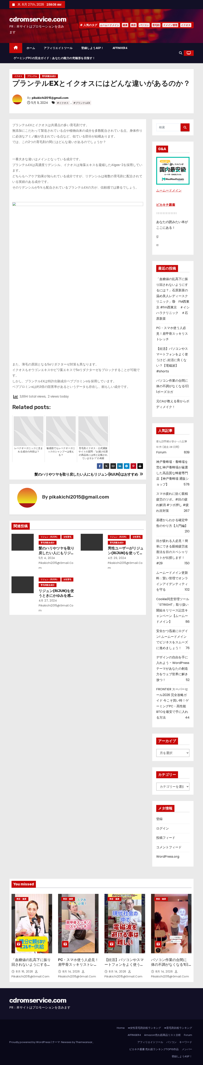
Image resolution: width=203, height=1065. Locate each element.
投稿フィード (165, 837)
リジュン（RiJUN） (49, 536)
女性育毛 (67, 536)
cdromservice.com (37, 19)
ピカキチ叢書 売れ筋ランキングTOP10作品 (154, 1049)
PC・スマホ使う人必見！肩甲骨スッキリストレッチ (172, 333)
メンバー (187, 1049)
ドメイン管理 (170, 25)
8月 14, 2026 (71, 971)
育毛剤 (156, 25)
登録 (159, 819)
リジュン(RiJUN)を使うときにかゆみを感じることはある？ (56, 596)
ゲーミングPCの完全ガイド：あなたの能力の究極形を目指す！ (54, 58)
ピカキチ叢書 (165, 204)
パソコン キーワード (179, 1042)
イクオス (186, 25)
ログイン (162, 828)
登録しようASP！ (92, 48)
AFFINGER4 (121, 48)
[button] (180, 53)
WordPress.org (167, 856)
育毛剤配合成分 (49, 76)
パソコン (144, 25)
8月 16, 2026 (25, 971)
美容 (133, 25)
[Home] (15, 48)
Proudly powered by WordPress (30, 1042)
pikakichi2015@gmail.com (50, 98)
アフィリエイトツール (58, 48)
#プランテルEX (81, 103)
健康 (125, 25)
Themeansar (84, 1042)
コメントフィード (169, 847)
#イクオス (63, 103)
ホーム (31, 48)
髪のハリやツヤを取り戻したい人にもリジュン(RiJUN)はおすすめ (56, 553)
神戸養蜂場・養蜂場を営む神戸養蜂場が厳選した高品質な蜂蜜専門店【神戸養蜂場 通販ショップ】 (172, 473)
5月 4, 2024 (47, 558)
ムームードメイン (109, 25)
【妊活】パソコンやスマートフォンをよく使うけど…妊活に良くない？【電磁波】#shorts (172, 360)
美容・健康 (21, 898)
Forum (161, 452)
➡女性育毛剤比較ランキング (144, 1028)
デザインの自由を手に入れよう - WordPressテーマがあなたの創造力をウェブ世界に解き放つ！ (172, 668)
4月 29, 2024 (117, 558)
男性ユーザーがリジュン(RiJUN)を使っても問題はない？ (126, 553)
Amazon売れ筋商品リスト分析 (162, 1035)
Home (121, 1028)
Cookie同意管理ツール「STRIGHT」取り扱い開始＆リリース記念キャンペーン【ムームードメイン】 (172, 610)
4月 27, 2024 (48, 601)
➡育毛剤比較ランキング (178, 1028)
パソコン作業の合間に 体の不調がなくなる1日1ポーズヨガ (173, 386)
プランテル (32, 76)
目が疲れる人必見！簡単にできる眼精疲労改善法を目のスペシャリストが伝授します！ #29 (172, 552)
